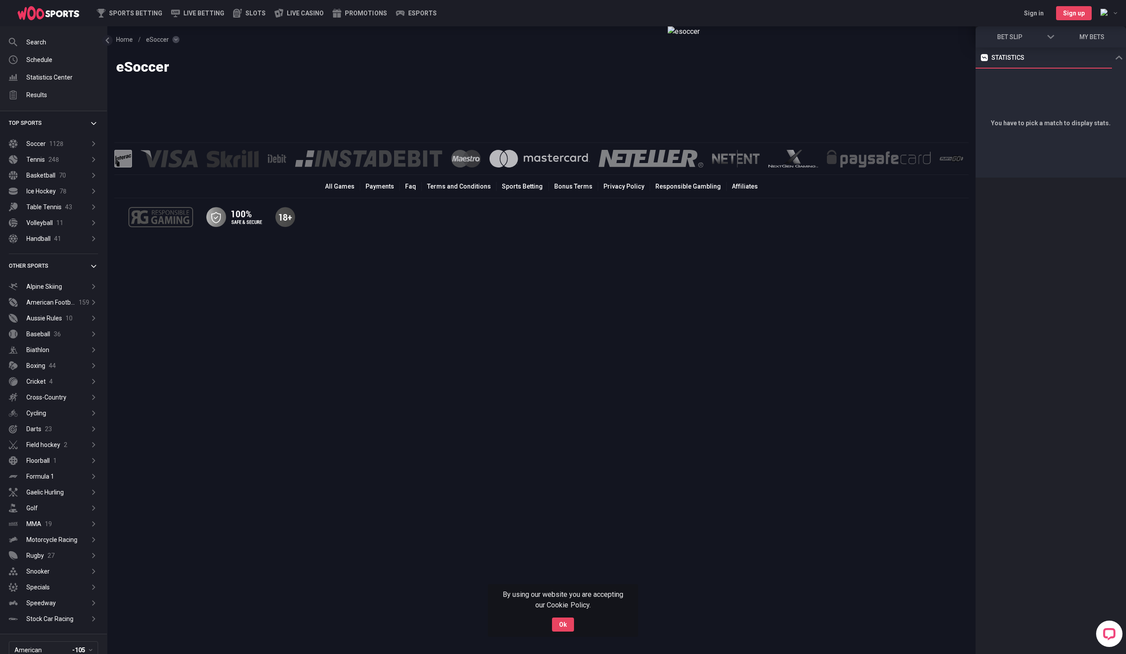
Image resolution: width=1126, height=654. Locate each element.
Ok (563, 624)
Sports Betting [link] (522, 186)
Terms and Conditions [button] (459, 186)
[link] (48, 13)
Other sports (28, 266)
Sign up (1074, 13)
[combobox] (1108, 13)
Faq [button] (410, 186)
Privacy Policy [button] (623, 186)
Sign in (1034, 13)
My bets (1091, 36)
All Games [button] (340, 186)
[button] (249, 13)
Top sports (25, 123)
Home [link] (124, 39)
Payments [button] (380, 186)
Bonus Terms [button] (573, 186)
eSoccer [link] (157, 39)
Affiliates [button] (745, 186)
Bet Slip (1009, 36)
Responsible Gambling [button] (688, 186)
